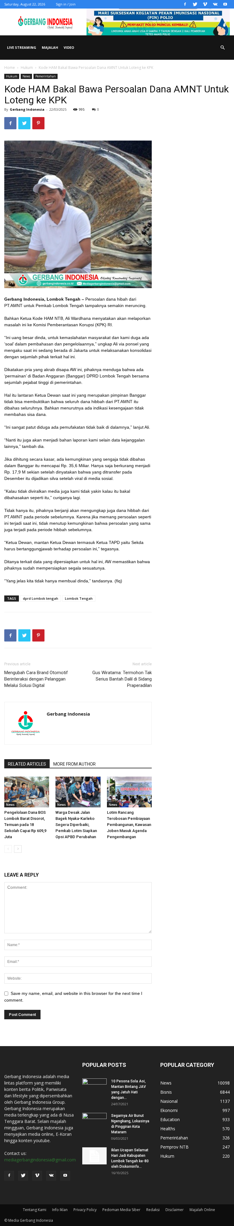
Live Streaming (21, 47)
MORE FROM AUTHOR (74, 764)
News (26, 76)
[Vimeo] (205, 4)
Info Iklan (60, 1209)
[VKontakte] (215, 4)
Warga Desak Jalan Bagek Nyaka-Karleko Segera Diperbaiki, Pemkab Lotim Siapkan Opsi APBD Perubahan (76, 824)
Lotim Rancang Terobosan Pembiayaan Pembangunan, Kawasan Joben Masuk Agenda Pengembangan (129, 824)
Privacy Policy (85, 1209)
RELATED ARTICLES (27, 764)
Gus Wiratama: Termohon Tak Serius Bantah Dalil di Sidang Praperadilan (122, 679)
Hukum (27, 67)
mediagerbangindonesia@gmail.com (40, 1160)
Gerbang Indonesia (27, 109)
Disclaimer (174, 1209)
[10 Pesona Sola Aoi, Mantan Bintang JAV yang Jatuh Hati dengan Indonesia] (94, 1087)
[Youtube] (225, 4)
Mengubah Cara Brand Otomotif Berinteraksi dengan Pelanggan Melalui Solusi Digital (36, 679)
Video (69, 47)
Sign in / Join (66, 4)
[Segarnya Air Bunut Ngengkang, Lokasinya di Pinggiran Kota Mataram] (94, 1121)
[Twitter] (195, 4)
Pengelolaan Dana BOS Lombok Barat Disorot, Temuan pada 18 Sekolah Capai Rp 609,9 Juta (25, 824)
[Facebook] (185, 4)
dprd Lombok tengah (40, 598)
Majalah (50, 47)
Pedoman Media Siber (121, 1209)
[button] (222, 48)
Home (9, 67)
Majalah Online (202, 1209)
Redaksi (153, 1209)
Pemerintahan (45, 76)
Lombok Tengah (79, 598)
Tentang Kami (34, 1209)
